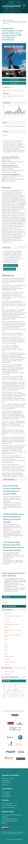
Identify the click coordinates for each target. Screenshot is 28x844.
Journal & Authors (9, 662)
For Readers (6, 794)
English (4, 600)
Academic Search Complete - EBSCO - (13, 635)
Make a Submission (10, 606)
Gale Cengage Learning (11, 624)
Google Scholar (9, 656)
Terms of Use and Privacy (14, 833)
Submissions (6, 780)
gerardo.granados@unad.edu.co (12, 534)
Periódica (7, 621)
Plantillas (8, 668)
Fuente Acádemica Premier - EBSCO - (13, 631)
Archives (10, 20)
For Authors (6, 792)
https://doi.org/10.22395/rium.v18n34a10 (15, 90)
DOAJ (6, 645)
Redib (6, 651)
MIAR (5, 648)
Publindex (7, 613)
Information (8, 609)
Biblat (6, 653)
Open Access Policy (8, 807)
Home (4, 20)
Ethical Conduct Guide (9, 805)
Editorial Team (7, 782)
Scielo (6, 639)
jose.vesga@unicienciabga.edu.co (13, 560)
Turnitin (6, 665)
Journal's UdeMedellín (9, 819)
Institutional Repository (10, 821)
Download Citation (9, 269)
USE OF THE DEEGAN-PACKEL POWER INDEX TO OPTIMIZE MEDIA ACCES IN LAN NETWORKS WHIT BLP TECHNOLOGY (15, 585)
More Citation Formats (10, 265)
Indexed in (7, 674)
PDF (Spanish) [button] (14, 79)
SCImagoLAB (18, 839)
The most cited (9, 671)
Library (4, 823)
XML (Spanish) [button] (14, 83)
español (4, 602)
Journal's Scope (7, 803)
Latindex (7, 619)
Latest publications (11, 677)
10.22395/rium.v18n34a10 (10, 262)
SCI (5, 642)
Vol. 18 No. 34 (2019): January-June (14, 22)
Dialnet (6, 627)
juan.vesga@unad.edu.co (10, 506)
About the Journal (8, 778)
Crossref (6, 659)
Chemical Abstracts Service (12, 616)
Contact (4, 784)
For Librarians (6, 796)
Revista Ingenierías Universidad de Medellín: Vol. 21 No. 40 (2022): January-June (14, 589)
